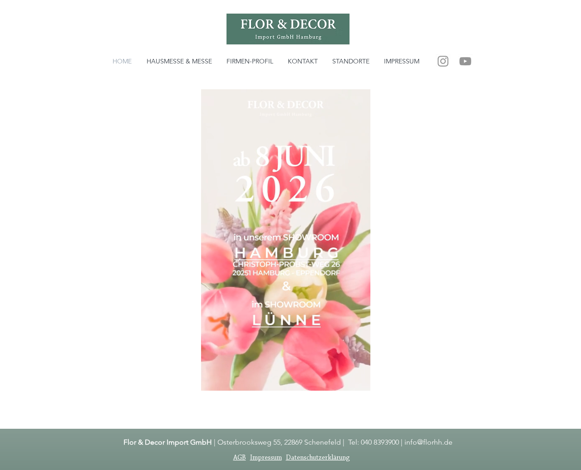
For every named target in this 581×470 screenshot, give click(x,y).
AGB (239, 458)
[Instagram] (443, 61)
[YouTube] (465, 61)
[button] (358, 381)
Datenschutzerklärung (318, 458)
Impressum (266, 458)
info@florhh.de (428, 442)
